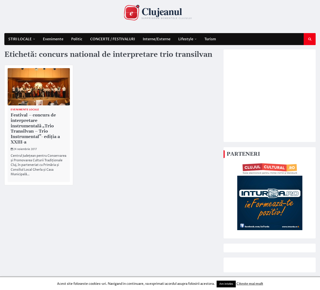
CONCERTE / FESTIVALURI (112, 39)
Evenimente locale (25, 109)
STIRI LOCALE (20, 39)
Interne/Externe (156, 39)
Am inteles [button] (226, 284)
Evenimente (53, 39)
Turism (210, 39)
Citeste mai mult (249, 284)
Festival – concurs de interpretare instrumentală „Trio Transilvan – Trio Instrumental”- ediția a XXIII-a (35, 129)
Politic (76, 39)
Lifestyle (185, 39)
